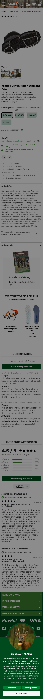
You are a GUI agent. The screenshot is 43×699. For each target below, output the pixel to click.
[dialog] (21, 349)
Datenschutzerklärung (17, 682)
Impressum (29, 682)
